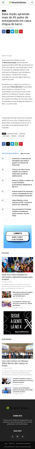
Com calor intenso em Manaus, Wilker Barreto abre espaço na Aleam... (15, 363)
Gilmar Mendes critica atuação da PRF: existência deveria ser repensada (22, 202)
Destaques (13, 136)
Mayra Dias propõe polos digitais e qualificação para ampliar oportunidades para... (23, 294)
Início (3, 8)
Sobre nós (11, 443)
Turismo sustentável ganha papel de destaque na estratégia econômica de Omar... (23, 389)
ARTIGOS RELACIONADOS (10, 153)
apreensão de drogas (12, 133)
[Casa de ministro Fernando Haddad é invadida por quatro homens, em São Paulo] (6, 211)
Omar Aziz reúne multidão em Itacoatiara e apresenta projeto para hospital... (17, 277)
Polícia (8, 8)
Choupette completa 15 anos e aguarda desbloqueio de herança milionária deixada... (23, 380)
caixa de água (6, 136)
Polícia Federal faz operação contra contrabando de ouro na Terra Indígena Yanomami (22, 193)
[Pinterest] (21, 31)
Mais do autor (25, 153)
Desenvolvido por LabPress (23, 443)
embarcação (21, 136)
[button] (3, 2)
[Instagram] (17, 436)
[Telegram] (12, 31)
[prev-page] (3, 220)
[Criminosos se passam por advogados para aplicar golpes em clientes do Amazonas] (6, 160)
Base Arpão (22, 133)
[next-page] (6, 220)
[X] (8, 31)
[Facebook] (4, 31)
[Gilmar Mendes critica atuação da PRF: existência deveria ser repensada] (6, 202)
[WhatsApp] (16, 31)
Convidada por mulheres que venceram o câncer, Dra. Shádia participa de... (22, 303)
